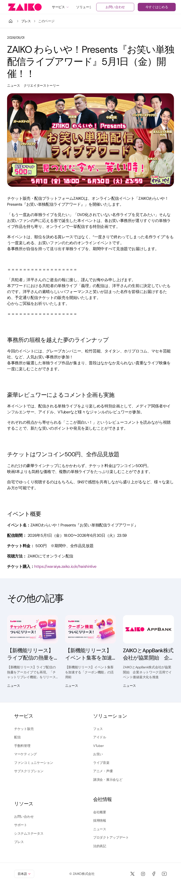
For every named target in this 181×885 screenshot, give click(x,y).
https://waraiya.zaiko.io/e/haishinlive (65, 566)
